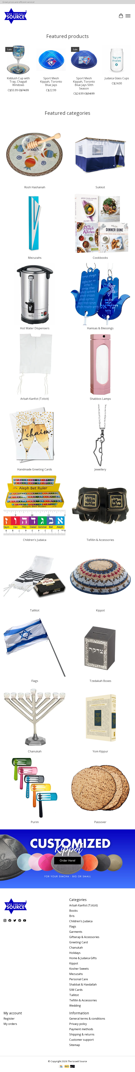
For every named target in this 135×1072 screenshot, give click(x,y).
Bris (72, 916)
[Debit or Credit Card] (72, 1066)
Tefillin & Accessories (100, 540)
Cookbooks (100, 258)
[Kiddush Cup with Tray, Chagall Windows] (18, 60)
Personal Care (78, 979)
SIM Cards (76, 990)
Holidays (75, 953)
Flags (34, 681)
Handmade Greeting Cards (34, 469)
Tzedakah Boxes (100, 681)
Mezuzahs (34, 258)
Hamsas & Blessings (100, 328)
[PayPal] (67, 1066)
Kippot (100, 610)
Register (9, 1018)
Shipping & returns (81, 1034)
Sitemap (74, 1045)
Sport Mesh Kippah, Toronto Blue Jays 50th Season (84, 83)
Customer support (81, 1040)
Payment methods (81, 1029)
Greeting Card (78, 942)
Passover (100, 822)
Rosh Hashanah (34, 187)
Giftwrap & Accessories (84, 937)
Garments (75, 932)
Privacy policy (78, 1024)
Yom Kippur (100, 751)
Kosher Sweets (79, 969)
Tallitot (34, 610)
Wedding (75, 1005)
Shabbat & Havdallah (83, 984)
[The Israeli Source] (15, 16)
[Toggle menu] (127, 15)
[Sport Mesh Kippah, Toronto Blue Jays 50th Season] (84, 60)
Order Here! (67, 860)
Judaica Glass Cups (117, 78)
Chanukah (34, 751)
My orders (10, 1024)
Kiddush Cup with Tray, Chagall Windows (18, 81)
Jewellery (100, 469)
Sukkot (100, 187)
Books (73, 911)
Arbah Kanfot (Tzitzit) (34, 399)
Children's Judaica (34, 540)
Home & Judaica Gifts (83, 958)
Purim (35, 822)
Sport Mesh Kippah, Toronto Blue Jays (51, 81)
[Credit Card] (61, 1066)
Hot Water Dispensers (34, 328)
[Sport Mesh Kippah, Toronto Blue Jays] (51, 60)
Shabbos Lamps (100, 399)
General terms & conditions (87, 1018)
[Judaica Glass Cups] (116, 60)
